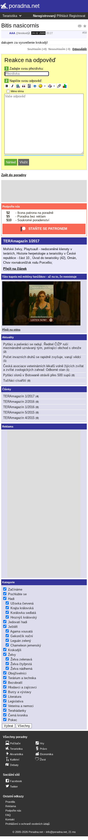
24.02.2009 (38, 33)
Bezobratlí (15, 683)
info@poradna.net (56, 831)
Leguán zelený (21, 641)
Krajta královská (22, 608)
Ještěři (13, 627)
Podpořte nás (11, 206)
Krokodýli (14, 650)
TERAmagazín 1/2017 (21, 241)
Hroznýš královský (24, 617)
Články (6, 389)
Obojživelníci (17, 673)
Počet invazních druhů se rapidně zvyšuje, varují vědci (42, 357)
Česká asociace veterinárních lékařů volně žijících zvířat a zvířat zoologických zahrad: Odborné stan (43, 368)
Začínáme (15, 589)
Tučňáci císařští (14, 380)
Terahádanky (17, 710)
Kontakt (9, 819)
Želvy (12, 655)
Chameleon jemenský (26, 645)
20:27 (49, 33)
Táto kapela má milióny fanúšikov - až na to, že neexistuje (39, 276)
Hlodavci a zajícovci (22, 687)
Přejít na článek (15, 269)
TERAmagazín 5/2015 (18, 412)
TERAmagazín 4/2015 (18, 418)
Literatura (14, 696)
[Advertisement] (44, 191)
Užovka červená (22, 603)
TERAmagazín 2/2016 (18, 401)
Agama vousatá (21, 631)
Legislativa (15, 701)
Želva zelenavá (21, 659)
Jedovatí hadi (17, 622)
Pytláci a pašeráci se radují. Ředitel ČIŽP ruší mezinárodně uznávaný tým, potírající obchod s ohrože (42, 346)
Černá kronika (18, 715)
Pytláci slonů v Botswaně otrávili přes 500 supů (36, 375)
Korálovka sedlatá (23, 613)
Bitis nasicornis (20, 25)
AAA (12, 33)
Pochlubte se (17, 594)
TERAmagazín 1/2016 (18, 407)
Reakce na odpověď (29, 60)
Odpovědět (79, 49)
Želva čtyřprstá (21, 664)
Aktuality (8, 337)
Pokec (12, 720)
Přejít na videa (11, 329)
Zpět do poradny (13, 175)
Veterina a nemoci (20, 706)
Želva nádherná (21, 669)
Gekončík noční (22, 636)
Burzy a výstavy (19, 692)
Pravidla (10, 801)
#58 (84, 32)
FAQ (8, 815)
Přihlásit (62, 16)
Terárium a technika (22, 678)
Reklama (10, 806)
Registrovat (77, 16)
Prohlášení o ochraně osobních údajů (27, 823)
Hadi (11, 599)
